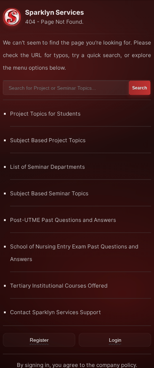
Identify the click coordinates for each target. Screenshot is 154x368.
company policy (116, 364)
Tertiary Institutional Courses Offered (58, 285)
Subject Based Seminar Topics (49, 193)
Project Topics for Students (45, 113)
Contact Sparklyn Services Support (55, 311)
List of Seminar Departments (47, 166)
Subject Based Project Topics (48, 139)
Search (139, 87)
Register (39, 340)
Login (115, 340)
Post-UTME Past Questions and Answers (63, 219)
